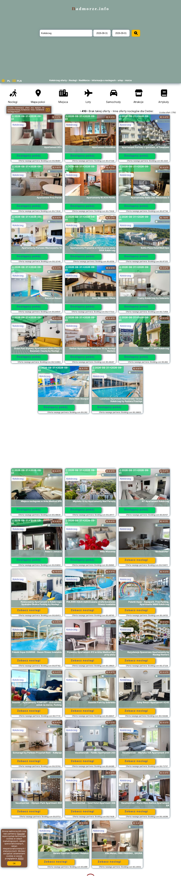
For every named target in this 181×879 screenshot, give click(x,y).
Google (20, 833)
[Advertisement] (91, 442)
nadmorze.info (90, 8)
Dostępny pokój (29, 155)
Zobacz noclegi (136, 559)
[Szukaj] (136, 33)
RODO (21, 858)
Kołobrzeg (18, 124)
